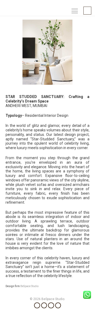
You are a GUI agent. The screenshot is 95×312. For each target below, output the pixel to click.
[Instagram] (44, 305)
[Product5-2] (47, 52)
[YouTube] (51, 305)
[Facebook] (37, 305)
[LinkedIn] (58, 305)
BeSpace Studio (29, 286)
